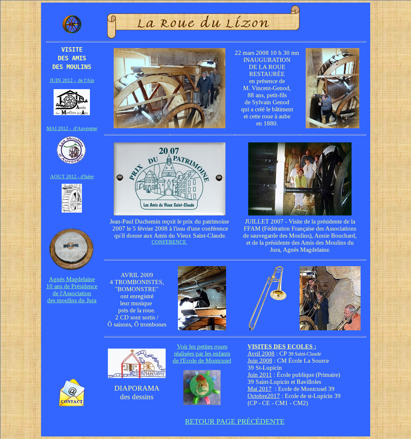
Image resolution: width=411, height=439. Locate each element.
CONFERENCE (170, 242)
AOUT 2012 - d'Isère (72, 176)
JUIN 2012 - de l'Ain (72, 80)
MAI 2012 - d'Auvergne (72, 128)
